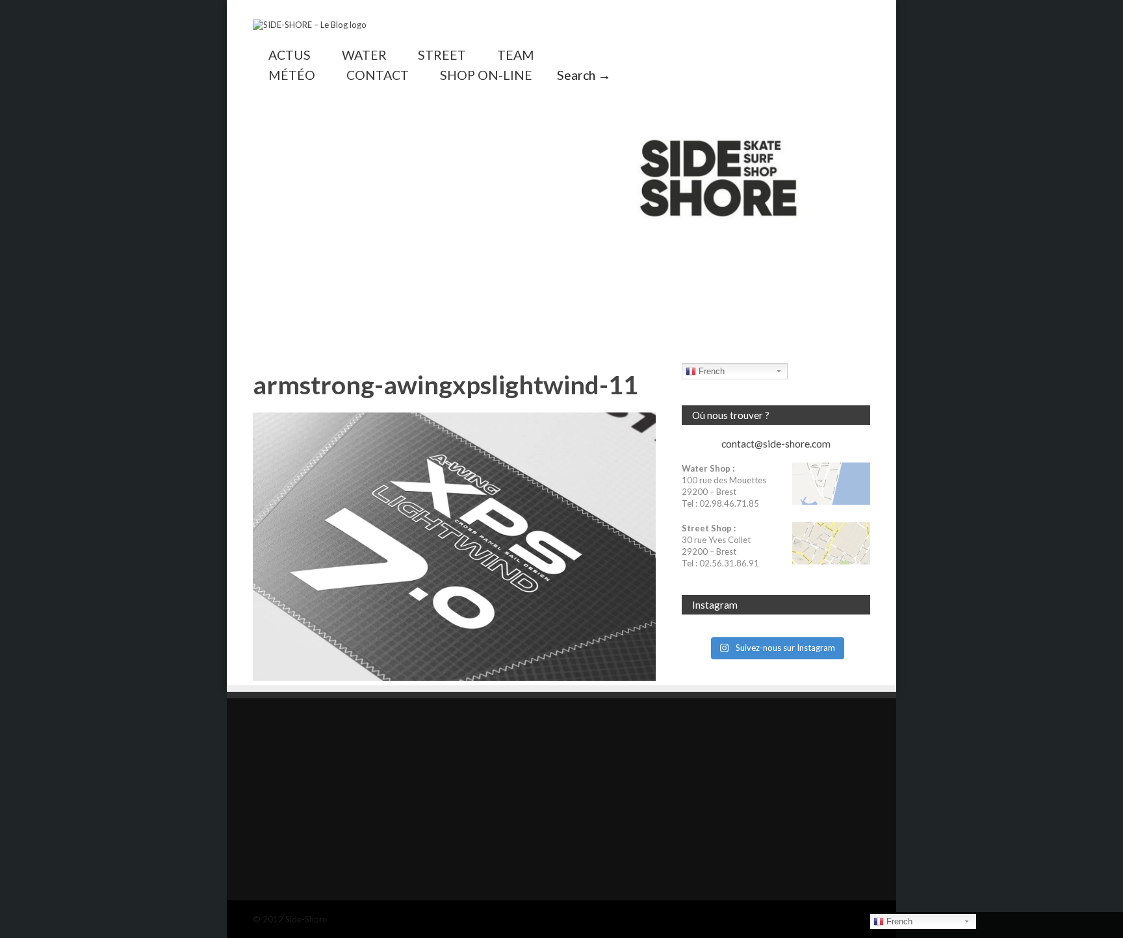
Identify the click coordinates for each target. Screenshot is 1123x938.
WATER (364, 54)
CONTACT (377, 75)
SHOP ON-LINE (486, 75)
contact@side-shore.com (776, 444)
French (710, 371)
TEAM (515, 54)
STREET (442, 54)
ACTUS (289, 54)
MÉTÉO (291, 75)
